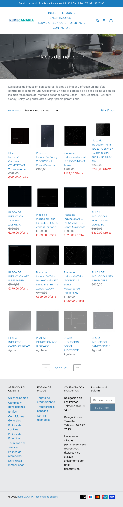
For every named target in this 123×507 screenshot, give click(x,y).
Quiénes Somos (18, 397)
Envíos (12, 411)
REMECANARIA (25, 496)
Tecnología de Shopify (46, 496)
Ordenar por (14, 111)
